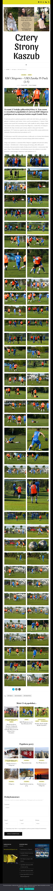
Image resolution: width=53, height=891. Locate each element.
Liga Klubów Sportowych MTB (26, 870)
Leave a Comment (32, 85)
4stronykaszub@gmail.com (10, 849)
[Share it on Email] (16, 689)
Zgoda (21, 888)
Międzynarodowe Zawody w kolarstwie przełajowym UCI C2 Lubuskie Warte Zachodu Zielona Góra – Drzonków (11, 728)
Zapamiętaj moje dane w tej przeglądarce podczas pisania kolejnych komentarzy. (26, 828)
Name (6, 820)
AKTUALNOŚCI (41, 719)
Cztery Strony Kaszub (26, 46)
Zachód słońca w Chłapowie (41, 785)
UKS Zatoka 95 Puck (27, 695)
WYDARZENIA (44, 721)
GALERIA (24, 74)
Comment (6, 804)
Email (21, 820)
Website (37, 820)
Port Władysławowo (41, 763)
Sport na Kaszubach (18, 695)
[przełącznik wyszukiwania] (48, 2)
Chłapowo (11, 784)
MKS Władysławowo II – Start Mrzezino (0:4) (26, 723)
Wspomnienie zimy (26, 763)
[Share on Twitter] (13, 689)
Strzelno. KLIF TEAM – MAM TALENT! (41, 724)
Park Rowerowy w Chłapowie (11, 764)
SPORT (29, 74)
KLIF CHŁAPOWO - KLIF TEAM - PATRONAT (11, 720)
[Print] (19, 689)
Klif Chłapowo (10, 695)
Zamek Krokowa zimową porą (26, 785)
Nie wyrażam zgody (29, 888)
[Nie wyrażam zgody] (51, 887)
